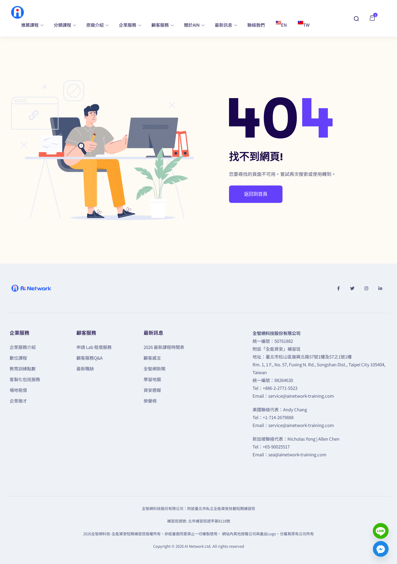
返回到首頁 (255, 194)
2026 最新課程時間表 (164, 347)
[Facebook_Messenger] (381, 549)
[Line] (381, 531)
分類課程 (63, 25)
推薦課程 (30, 25)
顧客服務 (160, 25)
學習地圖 (152, 379)
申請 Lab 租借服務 (94, 347)
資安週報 (152, 390)
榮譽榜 (150, 401)
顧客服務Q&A (89, 358)
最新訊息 (224, 25)
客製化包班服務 (25, 379)
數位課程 (18, 358)
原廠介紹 (95, 25)
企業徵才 (18, 401)
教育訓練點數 (23, 368)
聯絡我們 (256, 25)
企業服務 (128, 25)
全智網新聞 (154, 368)
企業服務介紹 (23, 347)
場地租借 (18, 390)
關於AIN (192, 25)
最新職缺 (85, 368)
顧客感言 (152, 358)
